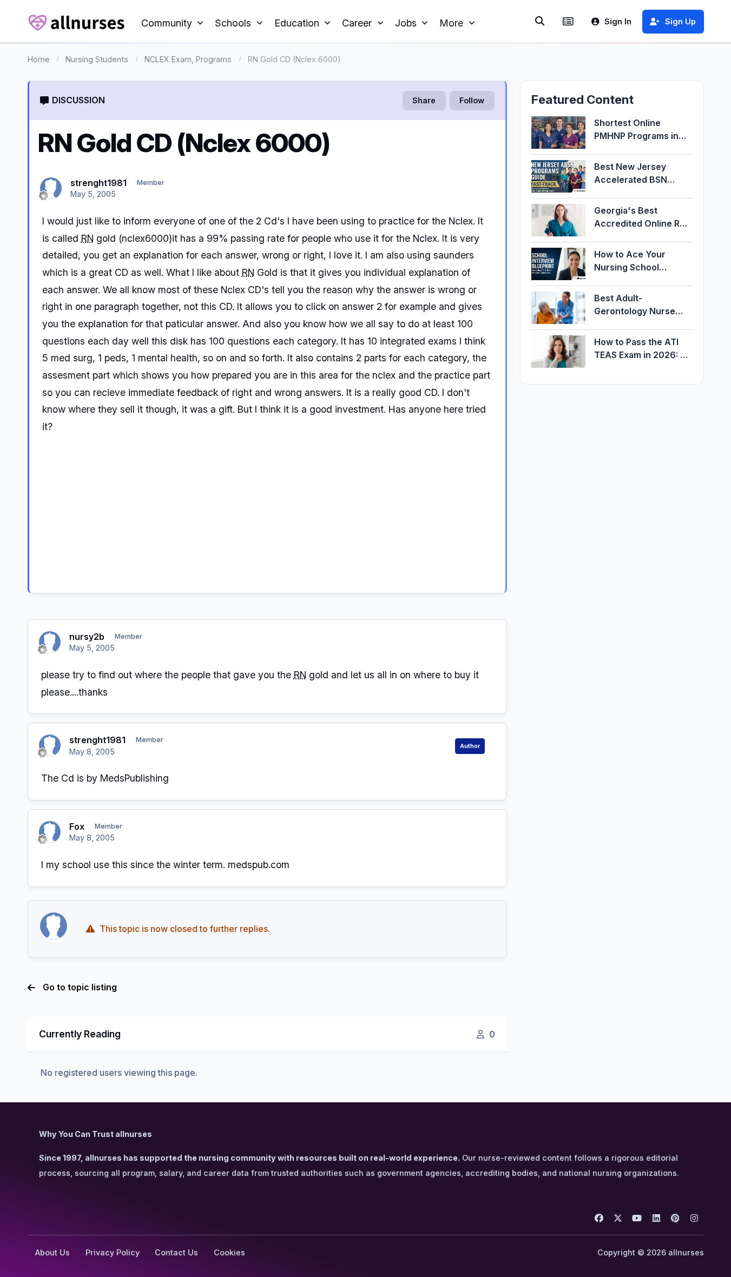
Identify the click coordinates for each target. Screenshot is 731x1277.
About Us (52, 1252)
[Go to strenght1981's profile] (51, 188)
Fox (76, 826)
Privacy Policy (112, 1252)
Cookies (229, 1252)
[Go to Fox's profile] (50, 832)
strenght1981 (98, 182)
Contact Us (176, 1252)
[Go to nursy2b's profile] (50, 642)
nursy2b (86, 636)
